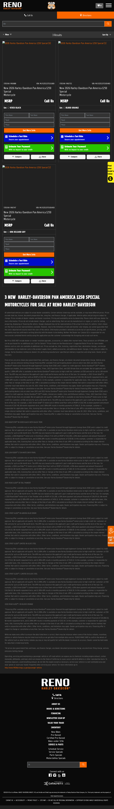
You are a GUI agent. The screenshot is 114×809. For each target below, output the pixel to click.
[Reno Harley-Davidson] (13, 5)
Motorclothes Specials (55, 758)
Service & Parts (55, 744)
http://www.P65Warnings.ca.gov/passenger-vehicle (23, 667)
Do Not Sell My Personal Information (61, 800)
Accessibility (20, 800)
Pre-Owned (56, 734)
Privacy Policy (32, 800)
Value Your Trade (56, 723)
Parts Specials (56, 754)
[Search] (108, 24)
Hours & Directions (55, 709)
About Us (56, 704)
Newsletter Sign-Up (56, 718)
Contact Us (10, 800)
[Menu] (109, 6)
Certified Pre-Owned (56, 737)
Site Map (43, 800)
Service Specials (56, 751)
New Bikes (55, 731)
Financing (56, 713)
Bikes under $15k (56, 740)
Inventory (56, 727)
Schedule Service (55, 748)
